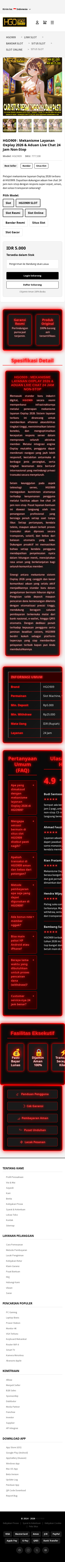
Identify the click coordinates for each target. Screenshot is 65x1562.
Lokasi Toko (12, 1214)
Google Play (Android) (17, 1452)
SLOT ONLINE (14, 49)
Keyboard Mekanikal (16, 1339)
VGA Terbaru (12, 1333)
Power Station (13, 1323)
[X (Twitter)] (37, 1550)
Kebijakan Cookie (53, 1523)
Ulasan (9, 1287)
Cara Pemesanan (14, 1244)
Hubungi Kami (13, 1282)
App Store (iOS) (13, 1447)
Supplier (10, 1422)
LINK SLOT (30, 37)
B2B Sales (11, 1390)
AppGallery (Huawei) (16, 1458)
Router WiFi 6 (12, 1344)
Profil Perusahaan (14, 1177)
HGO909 (11, 37)
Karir (8, 1193)
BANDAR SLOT (14, 43)
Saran (9, 1293)
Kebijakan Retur (14, 1260)
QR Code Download (16, 1490)
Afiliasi (9, 1379)
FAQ (8, 1277)
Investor (10, 1417)
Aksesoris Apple (13, 1360)
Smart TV (10, 1349)
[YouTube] (45, 1550)
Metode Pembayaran (16, 1250)
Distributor (11, 1401)
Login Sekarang (32, 275)
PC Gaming (11, 1312)
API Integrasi (12, 1428)
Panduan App (12, 1484)
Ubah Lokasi (43, 264)
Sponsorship (12, 1396)
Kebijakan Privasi (14, 1204)
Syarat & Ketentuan (15, 1209)
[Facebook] (19, 1550)
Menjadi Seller (13, 1385)
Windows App (13, 1463)
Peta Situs (33, 1526)
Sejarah (10, 1187)
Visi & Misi (10, 1182)
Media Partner (13, 1406)
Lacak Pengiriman (15, 1255)
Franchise (10, 1412)
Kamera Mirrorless (15, 1355)
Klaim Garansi (12, 1266)
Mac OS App (12, 1468)
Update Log (12, 1479)
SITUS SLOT (39, 43)
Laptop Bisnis (12, 1317)
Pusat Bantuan (13, 1271)
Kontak (9, 1220)
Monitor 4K (11, 1328)
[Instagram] (28, 1550)
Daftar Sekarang (32, 284)
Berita (9, 1198)
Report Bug (11, 1495)
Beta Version (12, 1474)
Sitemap (10, 1225)
